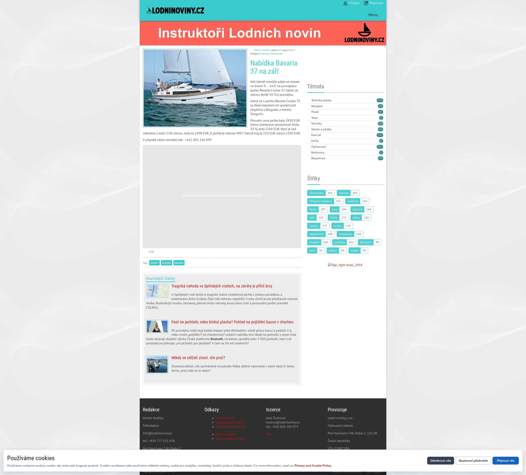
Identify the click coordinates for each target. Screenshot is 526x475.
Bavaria (179, 262)
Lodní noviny (225, 418)
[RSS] (308, 100)
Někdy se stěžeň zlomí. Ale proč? (222, 366)
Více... (270, 434)
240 (380, 106)
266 (380, 123)
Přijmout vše (505, 460)
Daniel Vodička (262, 50)
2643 (379, 146)
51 (381, 152)
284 (380, 129)
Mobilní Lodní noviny (231, 426)
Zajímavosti (276, 53)
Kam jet (265, 53)
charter (154, 262)
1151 (379, 135)
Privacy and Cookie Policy (313, 465)
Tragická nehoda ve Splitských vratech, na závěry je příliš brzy (222, 298)
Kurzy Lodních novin (230, 422)
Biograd (166, 262)
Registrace (376, 3)
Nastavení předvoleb (473, 460)
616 (380, 158)
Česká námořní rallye (230, 438)
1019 (379, 100)
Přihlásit (354, 3)
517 (380, 111)
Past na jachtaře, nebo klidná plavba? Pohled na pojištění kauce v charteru (222, 334)
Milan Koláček (226, 434)
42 (381, 117)
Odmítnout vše (440, 460)
